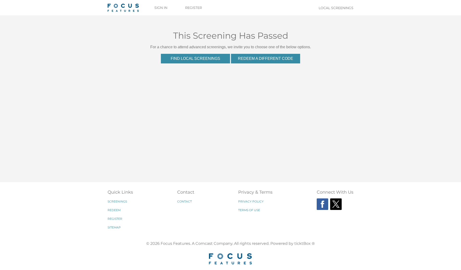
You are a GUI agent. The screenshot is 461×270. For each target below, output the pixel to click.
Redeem (114, 210)
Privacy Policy (251, 201)
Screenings (117, 201)
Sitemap (114, 227)
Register (193, 8)
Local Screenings (336, 8)
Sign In (160, 8)
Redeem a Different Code (265, 58)
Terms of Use (249, 210)
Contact (184, 201)
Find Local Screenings (195, 58)
